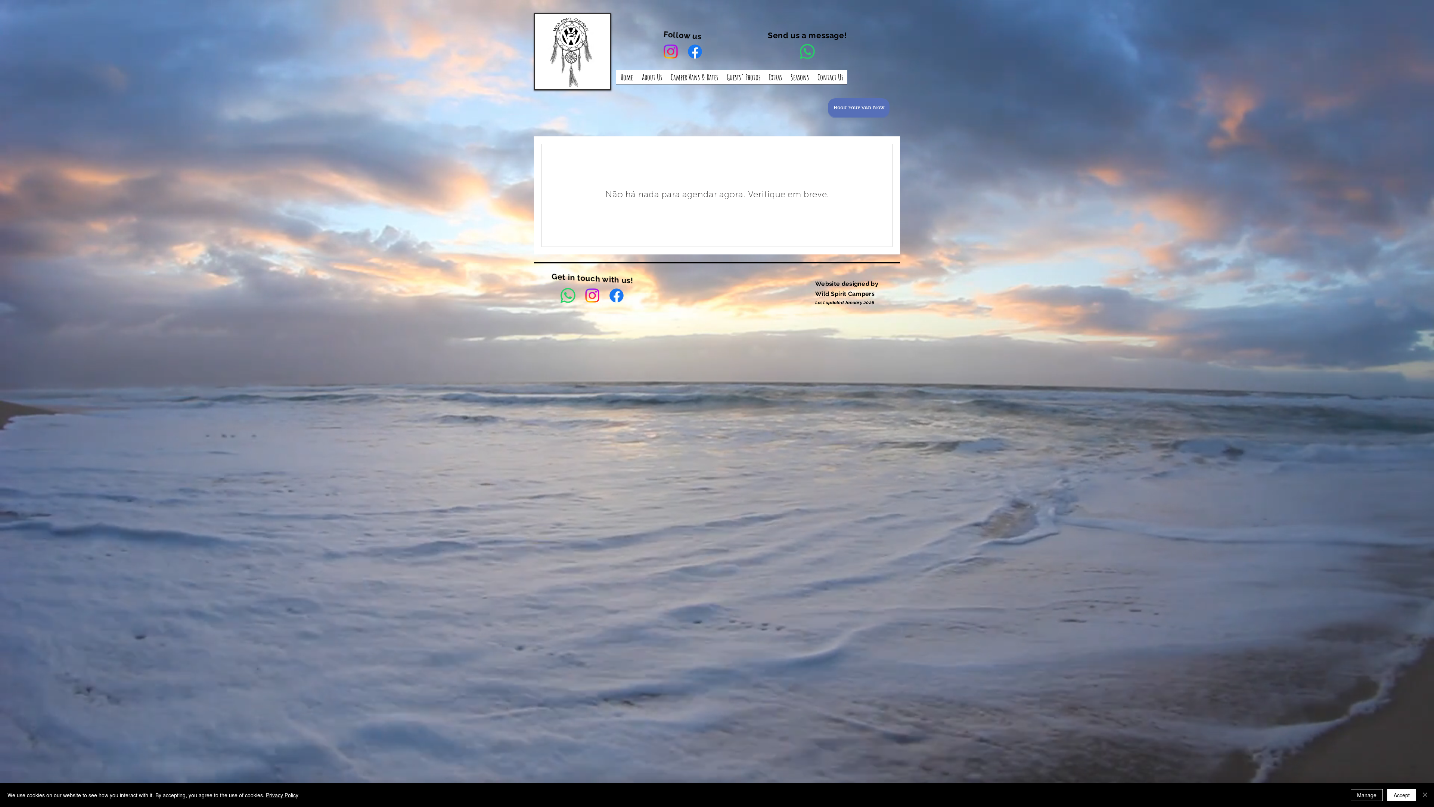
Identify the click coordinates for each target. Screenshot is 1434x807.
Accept (1402, 795)
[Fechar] (1425, 795)
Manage (1366, 795)
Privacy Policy (282, 795)
